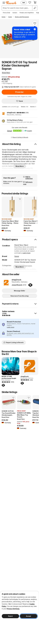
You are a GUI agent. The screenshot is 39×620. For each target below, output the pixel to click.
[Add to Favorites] (34, 23)
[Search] (34, 7)
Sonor (16, 256)
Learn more (26, 253)
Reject (10, 616)
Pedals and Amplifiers (27, 12)
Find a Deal (6, 12)
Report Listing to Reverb (20, 137)
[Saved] (29, 2)
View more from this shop (19, 296)
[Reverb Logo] (11, 2)
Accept (28, 616)
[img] (20, 112)
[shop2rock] (6, 283)
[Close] (35, 29)
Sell (23, 2)
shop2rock (11, 112)
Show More (19, 166)
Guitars (14, 12)
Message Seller (19, 291)
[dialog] (19, 605)
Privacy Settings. (13, 609)
